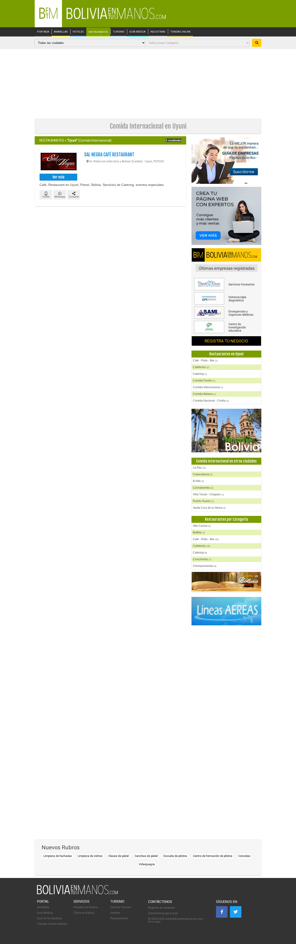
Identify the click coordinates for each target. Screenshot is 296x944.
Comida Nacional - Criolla (211, 400)
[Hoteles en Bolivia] (226, 590)
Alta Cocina (202, 525)
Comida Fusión (204, 380)
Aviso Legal (154, 921)
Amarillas (43, 907)
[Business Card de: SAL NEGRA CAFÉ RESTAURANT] (58, 162)
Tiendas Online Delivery (52, 924)
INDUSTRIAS (157, 32)
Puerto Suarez (203, 501)
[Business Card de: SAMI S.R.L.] (226, 318)
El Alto (198, 481)
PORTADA (43, 32)
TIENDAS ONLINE (180, 32)
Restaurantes (119, 918)
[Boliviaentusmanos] (48, 17)
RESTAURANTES (98, 32)
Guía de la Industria (49, 918)
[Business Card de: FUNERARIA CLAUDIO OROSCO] (226, 289)
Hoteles (115, 912)
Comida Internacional (208, 387)
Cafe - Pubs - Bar (205, 360)
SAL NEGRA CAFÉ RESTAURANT (109, 154)
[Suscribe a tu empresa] (226, 160)
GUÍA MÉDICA (137, 32)
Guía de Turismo (120, 907)
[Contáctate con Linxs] (226, 216)
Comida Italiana (204, 394)
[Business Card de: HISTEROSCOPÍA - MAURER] (226, 303)
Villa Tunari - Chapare (208, 494)
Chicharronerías (204, 566)
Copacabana (203, 474)
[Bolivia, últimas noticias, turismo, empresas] (77, 893)
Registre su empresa (161, 907)
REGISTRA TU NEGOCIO (226, 341)
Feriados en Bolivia (86, 907)
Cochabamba (203, 487)
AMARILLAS (61, 32)
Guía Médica (45, 912)
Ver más (58, 177)
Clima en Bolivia (84, 912)
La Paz (199, 467)
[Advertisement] (148, 83)
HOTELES (78, 32)
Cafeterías (201, 367)
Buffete (199, 532)
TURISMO (118, 32)
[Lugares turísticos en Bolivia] (226, 431)
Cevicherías (202, 559)
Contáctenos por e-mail (163, 913)
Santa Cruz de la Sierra (209, 507)
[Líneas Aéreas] (226, 611)
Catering (200, 373)
